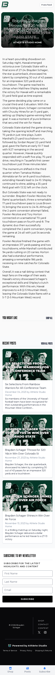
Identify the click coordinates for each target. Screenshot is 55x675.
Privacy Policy (26, 651)
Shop (41, 621)
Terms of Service (10, 651)
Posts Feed (46, 5)
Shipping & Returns (43, 651)
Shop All (49, 317)
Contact (43, 624)
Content (43, 628)
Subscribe (27, 599)
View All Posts (47, 343)
